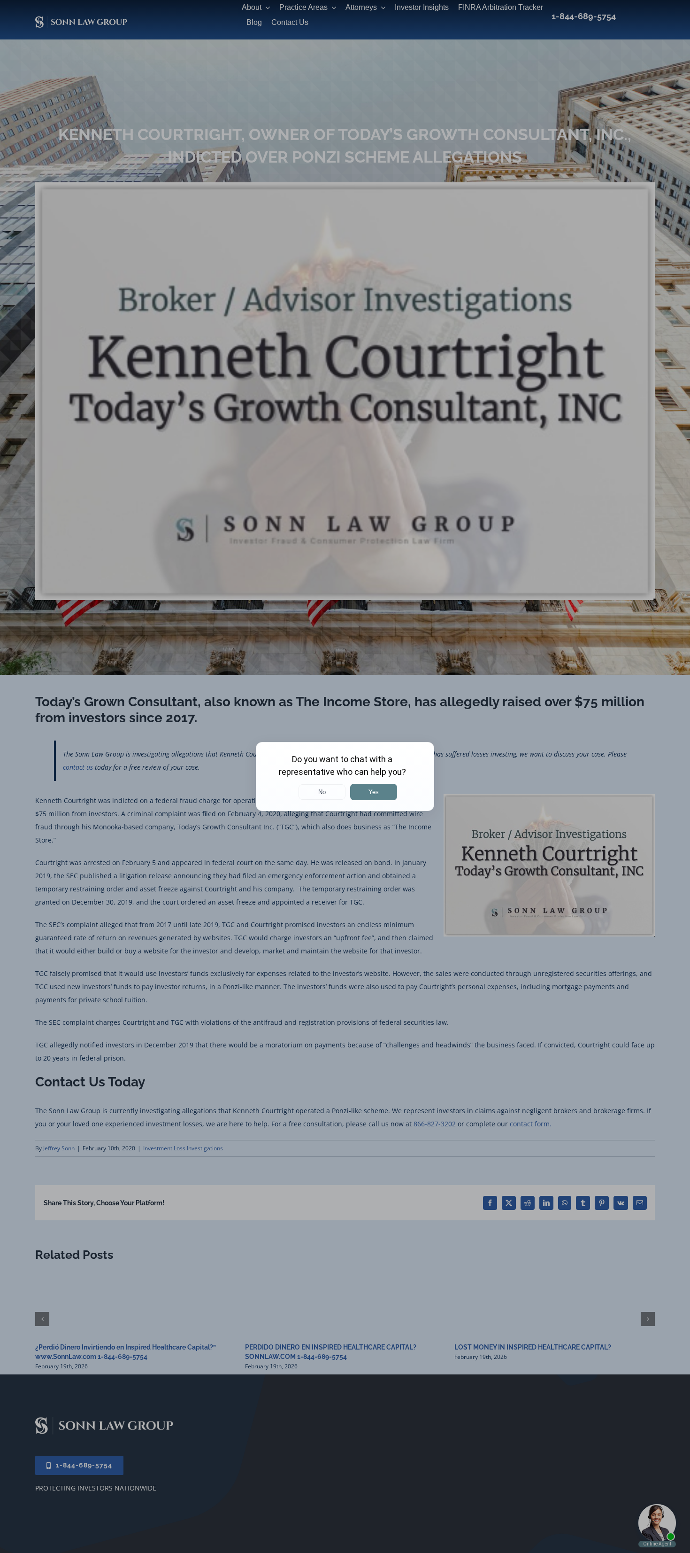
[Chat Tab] (345, 776)
